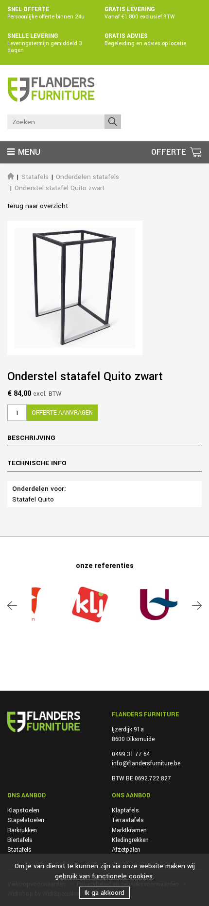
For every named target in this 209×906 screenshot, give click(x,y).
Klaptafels (125, 810)
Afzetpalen (126, 849)
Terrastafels (128, 820)
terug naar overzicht (37, 205)
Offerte (170, 152)
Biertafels (20, 840)
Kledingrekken (130, 840)
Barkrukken (22, 830)
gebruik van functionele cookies (104, 876)
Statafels (35, 176)
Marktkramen (129, 830)
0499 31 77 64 (131, 754)
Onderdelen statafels (87, 176)
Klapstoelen (23, 810)
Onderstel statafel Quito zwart (59, 188)
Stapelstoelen (25, 820)
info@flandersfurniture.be (146, 763)
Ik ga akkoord (104, 892)
